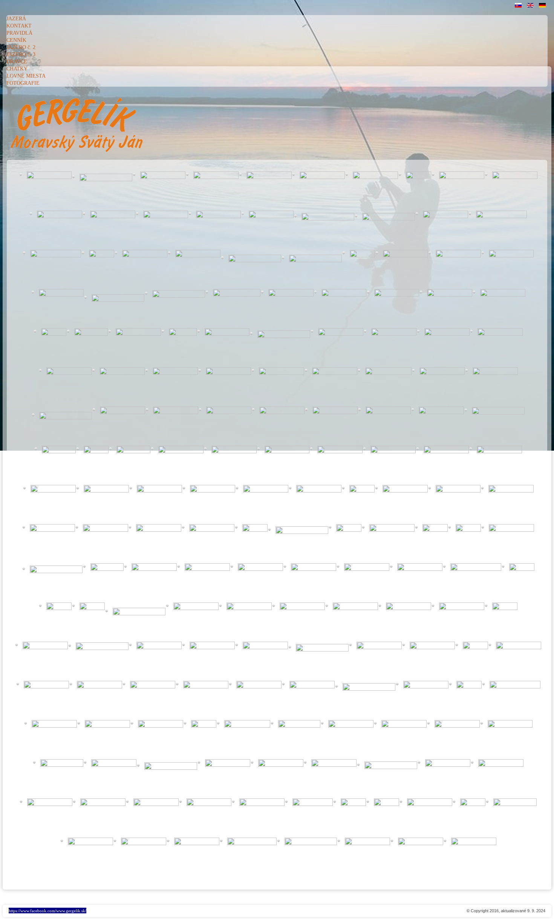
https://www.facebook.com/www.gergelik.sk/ (47, 911)
